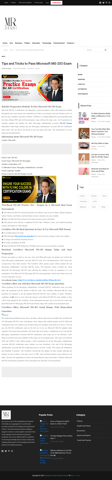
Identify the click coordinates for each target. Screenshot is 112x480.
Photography (83, 94)
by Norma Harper (6, 68)
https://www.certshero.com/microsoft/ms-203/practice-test (39, 280)
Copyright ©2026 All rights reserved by (58, 475)
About (6, 2)
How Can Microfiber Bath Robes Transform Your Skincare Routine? (100, 131)
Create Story (56, 3)
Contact (13, 2)
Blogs (103, 207)
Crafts (95, 201)
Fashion (82, 196)
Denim (104, 196)
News (94, 207)
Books (80, 74)
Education (36, 43)
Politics (27, 43)
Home (5, 43)
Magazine (83, 207)
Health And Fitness (84, 426)
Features (70, 43)
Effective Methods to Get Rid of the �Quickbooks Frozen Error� (60, 452)
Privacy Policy (38, 2)
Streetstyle (83, 201)
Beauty (93, 121)
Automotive (82, 89)
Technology (46, 43)
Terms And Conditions (25, 2)
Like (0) (37, 68)
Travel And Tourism (84, 440)
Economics (81, 431)
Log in (47, 2)
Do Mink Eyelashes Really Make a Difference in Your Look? (100, 116)
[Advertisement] (72, 23)
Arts (11, 43)
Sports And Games (84, 435)
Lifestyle (81, 84)
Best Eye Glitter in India (99, 143)
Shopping (81, 79)
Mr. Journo (76, 475)
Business (18, 43)
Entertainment (59, 43)
